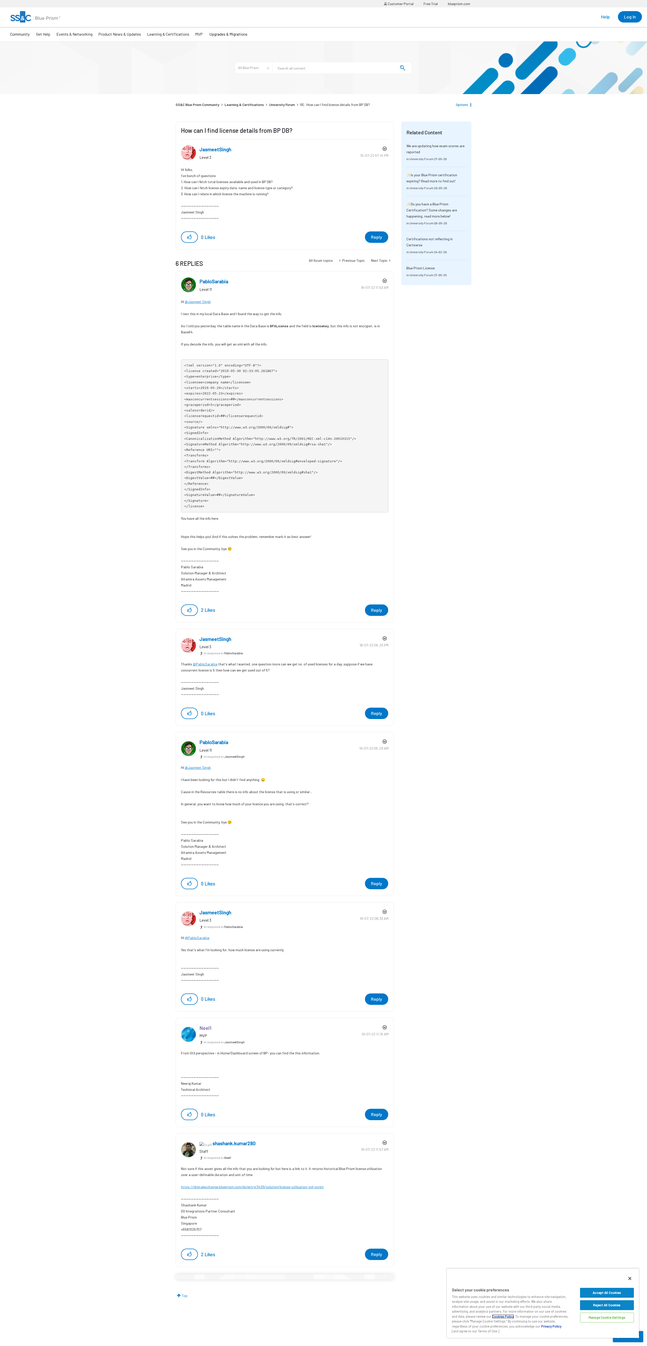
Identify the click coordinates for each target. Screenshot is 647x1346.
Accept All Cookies (607, 1293)
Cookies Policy (503, 1316)
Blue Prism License (420, 268)
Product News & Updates (119, 34)
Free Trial (431, 4)
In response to (223, 653)
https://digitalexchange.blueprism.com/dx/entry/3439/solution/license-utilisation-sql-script (252, 1187)
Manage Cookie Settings (607, 1317)
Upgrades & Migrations (228, 34)
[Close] (629, 1278)
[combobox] (342, 68)
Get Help (43, 34)
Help (605, 16)
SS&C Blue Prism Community (197, 104)
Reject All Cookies (606, 1305)
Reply (376, 237)
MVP (199, 34)
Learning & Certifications (168, 34)
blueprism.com (459, 4)
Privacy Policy (551, 1326)
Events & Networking (74, 34)
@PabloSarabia (205, 664)
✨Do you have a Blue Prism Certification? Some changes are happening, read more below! (431, 210)
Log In (630, 16)
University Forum (282, 104)
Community (20, 34)
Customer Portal (400, 4)
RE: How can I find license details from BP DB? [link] (335, 104)
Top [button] (185, 1295)
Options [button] (462, 104)
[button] (189, 237)
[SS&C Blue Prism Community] (35, 17)
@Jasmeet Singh (198, 301)
